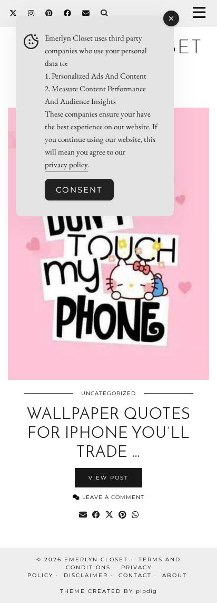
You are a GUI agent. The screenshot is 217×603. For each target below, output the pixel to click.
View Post (108, 477)
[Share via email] (83, 515)
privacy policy (66, 164)
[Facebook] (68, 13)
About (174, 575)
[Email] (86, 13)
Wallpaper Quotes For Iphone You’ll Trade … (109, 434)
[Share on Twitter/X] (109, 515)
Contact (135, 575)
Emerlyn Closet (96, 559)
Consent (79, 190)
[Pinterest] (49, 13)
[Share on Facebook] (96, 515)
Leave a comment (112, 497)
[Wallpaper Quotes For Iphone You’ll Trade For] (108, 244)
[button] (202, 13)
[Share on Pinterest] (122, 515)
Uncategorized (108, 393)
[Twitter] (13, 13)
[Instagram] (31, 13)
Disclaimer (86, 575)
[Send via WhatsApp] (135, 515)
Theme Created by (108, 591)
